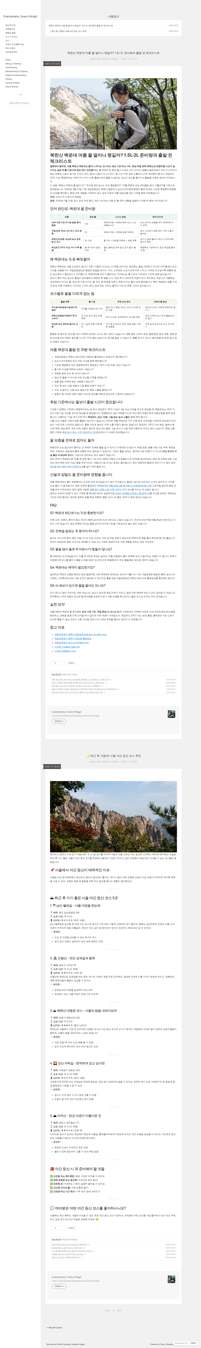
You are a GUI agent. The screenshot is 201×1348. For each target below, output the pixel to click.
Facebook (67, 1344)
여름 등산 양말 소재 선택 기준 (104, 489)
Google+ (82, 1344)
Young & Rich (11, 52)
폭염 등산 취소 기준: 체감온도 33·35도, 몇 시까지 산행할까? (76, 686)
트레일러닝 (10, 29)
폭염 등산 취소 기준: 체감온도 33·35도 (81, 432)
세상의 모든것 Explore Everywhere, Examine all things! (75, 716)
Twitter (59, 1344)
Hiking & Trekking (13, 63)
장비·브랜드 (10, 48)
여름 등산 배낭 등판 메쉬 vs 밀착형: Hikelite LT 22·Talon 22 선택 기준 (80, 679)
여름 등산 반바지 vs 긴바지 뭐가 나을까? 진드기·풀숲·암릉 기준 (77, 692)
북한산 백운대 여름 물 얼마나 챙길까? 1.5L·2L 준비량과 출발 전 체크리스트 (81, 25)
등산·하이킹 (10, 25)
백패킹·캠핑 (10, 33)
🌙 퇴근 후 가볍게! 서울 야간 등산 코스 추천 (68, 31)
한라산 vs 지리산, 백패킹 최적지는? (66, 1257)
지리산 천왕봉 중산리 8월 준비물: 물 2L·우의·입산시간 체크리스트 (78, 682)
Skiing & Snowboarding (15, 75)
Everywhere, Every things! (20, 16)
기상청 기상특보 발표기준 (67, 647)
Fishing (8, 79)
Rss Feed (49, 1344)
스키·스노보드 (11, 36)
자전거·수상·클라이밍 (14, 44)
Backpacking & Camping (16, 71)
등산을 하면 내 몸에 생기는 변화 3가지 (67, 1248)
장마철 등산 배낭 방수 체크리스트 (66, 466)
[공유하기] (58, 663)
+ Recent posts (54, 1327)
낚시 (7, 40)
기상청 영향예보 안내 (64, 651)
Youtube (75, 1344)
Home (8, 60)
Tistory (162, 1344)
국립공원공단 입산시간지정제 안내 (71, 642)
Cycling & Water (12, 83)
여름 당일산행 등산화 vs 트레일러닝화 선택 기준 (133, 485)
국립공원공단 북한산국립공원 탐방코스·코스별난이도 (80, 634)
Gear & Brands (11, 86)
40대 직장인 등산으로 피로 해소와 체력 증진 (69, 1244)
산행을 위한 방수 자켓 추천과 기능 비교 (67, 1254)
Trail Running (11, 67)
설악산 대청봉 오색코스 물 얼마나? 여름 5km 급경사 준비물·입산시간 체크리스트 (84, 689)
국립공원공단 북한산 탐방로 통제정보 (72, 638)
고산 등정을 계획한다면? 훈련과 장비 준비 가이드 (71, 1251)
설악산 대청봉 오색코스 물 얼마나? (132, 493)
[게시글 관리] (62, 663)
